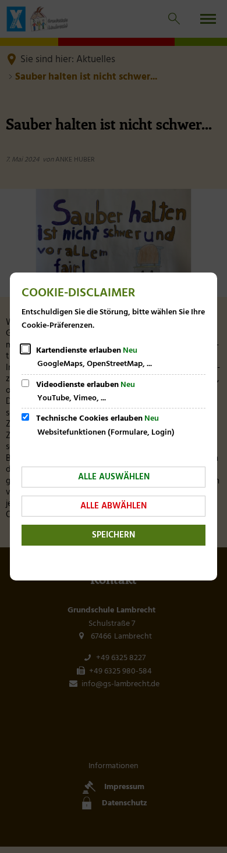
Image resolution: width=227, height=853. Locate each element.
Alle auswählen (114, 477)
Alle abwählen (113, 506)
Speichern (113, 535)
